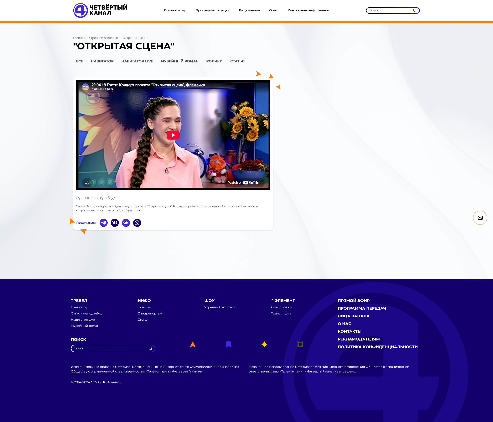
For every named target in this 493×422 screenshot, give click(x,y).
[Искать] (415, 10)
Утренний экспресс (103, 38)
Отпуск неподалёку (86, 313)
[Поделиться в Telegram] (104, 223)
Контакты (350, 331)
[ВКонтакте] (115, 223)
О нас (273, 10)
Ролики (214, 61)
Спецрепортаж (150, 313)
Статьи (237, 61)
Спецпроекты (282, 307)
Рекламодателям (359, 339)
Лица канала (249, 10)
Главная (79, 38)
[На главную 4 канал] (100, 10)
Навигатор (102, 61)
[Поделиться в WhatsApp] (137, 223)
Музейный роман (180, 61)
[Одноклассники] (126, 223)
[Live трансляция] (79, 404)
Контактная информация (308, 10)
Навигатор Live (83, 319)
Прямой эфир (175, 10)
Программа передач (213, 10)
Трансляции (281, 313)
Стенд (142, 319)
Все (79, 61)
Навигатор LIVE (137, 61)
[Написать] (480, 217)
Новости (144, 307)
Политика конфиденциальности (378, 347)
